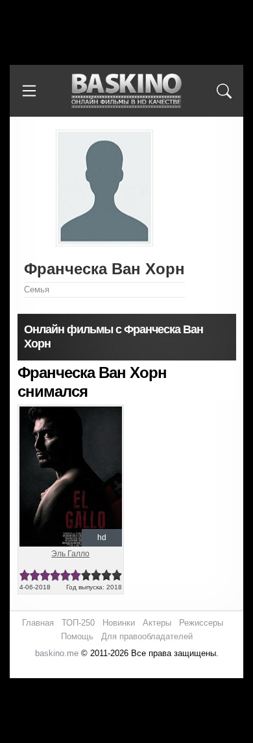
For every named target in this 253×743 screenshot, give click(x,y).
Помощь (77, 636)
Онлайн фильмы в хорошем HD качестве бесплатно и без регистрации (126, 91)
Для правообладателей (147, 636)
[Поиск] (224, 91)
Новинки (118, 623)
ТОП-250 (78, 623)
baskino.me (56, 653)
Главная (38, 623)
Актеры (157, 623)
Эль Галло (70, 553)
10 (117, 575)
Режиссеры (201, 623)
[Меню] (29, 91)
